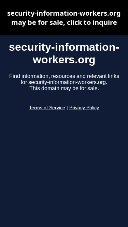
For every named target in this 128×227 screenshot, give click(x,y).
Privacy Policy (84, 107)
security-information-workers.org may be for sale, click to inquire (64, 18)
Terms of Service (47, 107)
